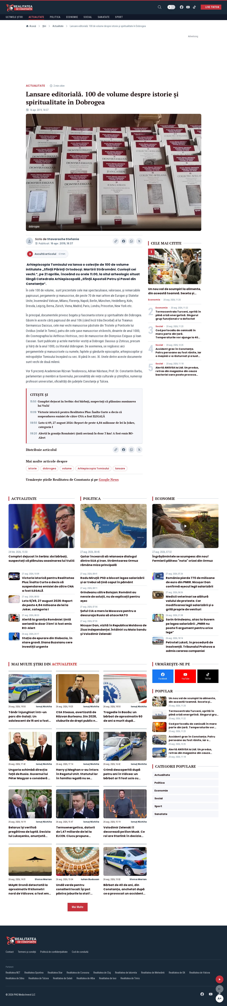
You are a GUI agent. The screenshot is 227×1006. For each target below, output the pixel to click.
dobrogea (49, 468)
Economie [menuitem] (72, 17)
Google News (109, 479)
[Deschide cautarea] (159, 7)
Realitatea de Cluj (102, 972)
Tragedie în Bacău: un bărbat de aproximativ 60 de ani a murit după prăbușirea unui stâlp (122, 718)
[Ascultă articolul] (219, 979)
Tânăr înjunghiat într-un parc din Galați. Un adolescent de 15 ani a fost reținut (29, 718)
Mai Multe (77, 907)
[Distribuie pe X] (139, 241)
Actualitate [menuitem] (36, 17)
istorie (32, 468)
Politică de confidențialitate (54, 951)
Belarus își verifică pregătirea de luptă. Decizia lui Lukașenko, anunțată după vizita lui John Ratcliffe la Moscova (30, 836)
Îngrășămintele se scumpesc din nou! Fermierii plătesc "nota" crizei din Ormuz (182, 558)
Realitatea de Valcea (199, 972)
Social (159, 326)
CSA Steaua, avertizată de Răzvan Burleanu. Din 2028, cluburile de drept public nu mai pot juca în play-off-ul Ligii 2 (76, 720)
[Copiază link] (116, 241)
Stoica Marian (43, 879)
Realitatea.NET (13, 972)
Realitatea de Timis (130, 978)
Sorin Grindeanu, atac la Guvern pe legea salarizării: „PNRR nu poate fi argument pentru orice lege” (190, 625)
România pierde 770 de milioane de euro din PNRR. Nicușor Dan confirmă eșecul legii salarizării (190, 582)
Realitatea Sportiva (33, 972)
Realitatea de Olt (177, 972)
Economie (154, 299)
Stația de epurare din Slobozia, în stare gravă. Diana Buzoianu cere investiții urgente (47, 642)
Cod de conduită (80, 951)
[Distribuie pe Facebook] (123, 241)
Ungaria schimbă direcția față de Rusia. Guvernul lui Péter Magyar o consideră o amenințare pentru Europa (29, 776)
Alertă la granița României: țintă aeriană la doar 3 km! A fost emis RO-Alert (86, 435)
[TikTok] (194, 7)
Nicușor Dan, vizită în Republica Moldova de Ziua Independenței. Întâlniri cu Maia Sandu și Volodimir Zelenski (113, 629)
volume (67, 468)
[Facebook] (181, 7)
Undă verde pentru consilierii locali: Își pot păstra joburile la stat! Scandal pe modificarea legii (74, 893)
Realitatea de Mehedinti (153, 972)
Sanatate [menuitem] (104, 17)
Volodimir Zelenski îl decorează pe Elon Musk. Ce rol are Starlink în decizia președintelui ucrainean (124, 833)
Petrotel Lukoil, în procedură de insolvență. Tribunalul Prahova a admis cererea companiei (190, 646)
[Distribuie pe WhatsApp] (131, 241)
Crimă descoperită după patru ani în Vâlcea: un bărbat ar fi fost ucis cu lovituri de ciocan (121, 776)
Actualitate (57, 26)
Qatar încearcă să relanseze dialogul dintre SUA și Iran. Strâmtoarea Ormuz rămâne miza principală (109, 560)
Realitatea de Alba (86, 978)
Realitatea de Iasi (107, 978)
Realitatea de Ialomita (126, 972)
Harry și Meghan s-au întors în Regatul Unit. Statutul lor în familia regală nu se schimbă (77, 776)
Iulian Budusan (90, 879)
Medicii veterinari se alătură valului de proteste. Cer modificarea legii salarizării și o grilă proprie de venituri (190, 603)
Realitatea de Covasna (78, 972)
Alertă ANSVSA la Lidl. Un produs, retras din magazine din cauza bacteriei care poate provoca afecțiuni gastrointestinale (177, 373)
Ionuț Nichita (44, 706)
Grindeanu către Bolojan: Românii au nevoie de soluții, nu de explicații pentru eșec (110, 596)
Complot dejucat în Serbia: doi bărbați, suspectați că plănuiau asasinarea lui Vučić (87, 403)
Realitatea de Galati (62, 978)
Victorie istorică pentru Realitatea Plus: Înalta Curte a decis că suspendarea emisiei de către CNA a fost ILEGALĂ (80, 414)
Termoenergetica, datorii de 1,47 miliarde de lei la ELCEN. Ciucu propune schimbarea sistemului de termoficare (75, 836)
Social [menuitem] (88, 17)
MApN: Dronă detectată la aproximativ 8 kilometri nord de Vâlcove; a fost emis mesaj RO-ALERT (30, 891)
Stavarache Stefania (63, 239)
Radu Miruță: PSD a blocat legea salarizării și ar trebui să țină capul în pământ (112, 580)
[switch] (171, 7)
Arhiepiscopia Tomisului (93, 468)
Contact (10, 951)
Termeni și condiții (27, 951)
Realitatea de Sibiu (15, 978)
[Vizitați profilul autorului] (29, 241)
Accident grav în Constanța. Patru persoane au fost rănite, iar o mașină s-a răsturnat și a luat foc (178, 354)
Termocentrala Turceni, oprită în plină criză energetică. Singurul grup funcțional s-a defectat (178, 315)
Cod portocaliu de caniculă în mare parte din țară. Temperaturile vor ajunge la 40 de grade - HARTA (177, 336)
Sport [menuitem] (119, 17)
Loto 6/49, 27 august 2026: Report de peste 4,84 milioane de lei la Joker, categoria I (86, 425)
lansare (120, 468)
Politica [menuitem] (55, 17)
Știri (44, 26)
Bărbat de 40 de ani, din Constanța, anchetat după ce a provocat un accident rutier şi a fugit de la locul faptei (124, 893)
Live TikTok (212, 7)
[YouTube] (188, 7)
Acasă (32, 26)
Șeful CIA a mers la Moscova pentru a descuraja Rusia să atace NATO (108, 613)
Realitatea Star (55, 972)
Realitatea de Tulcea (39, 978)
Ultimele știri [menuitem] (14, 17)
